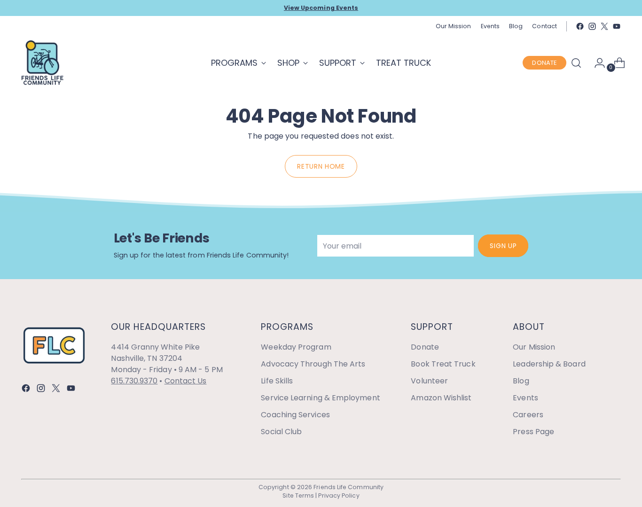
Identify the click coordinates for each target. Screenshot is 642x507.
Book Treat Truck (443, 364)
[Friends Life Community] (42, 62)
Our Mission (534, 347)
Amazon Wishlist (441, 397)
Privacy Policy (338, 495)
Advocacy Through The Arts (313, 364)
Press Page (533, 431)
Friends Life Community (348, 487)
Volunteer (429, 380)
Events (525, 397)
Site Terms (298, 495)
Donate (424, 347)
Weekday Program (296, 347)
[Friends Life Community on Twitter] (604, 26)
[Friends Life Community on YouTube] (616, 26)
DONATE (544, 62)
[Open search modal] (576, 63)
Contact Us (185, 380)
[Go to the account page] (596, 63)
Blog (521, 380)
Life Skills (277, 380)
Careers (528, 414)
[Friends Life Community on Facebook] (580, 26)
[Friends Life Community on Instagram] (592, 26)
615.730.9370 (134, 380)
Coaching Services (295, 414)
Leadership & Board (549, 364)
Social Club (281, 431)
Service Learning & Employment (320, 397)
